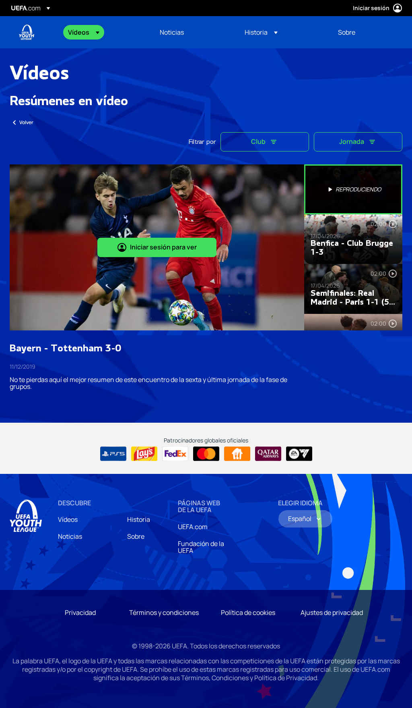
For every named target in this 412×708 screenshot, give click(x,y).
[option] (353, 189)
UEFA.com (193, 526)
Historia (138, 519)
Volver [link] (26, 122)
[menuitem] (104, 32)
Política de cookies (248, 612)
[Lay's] (144, 453)
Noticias (70, 536)
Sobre (135, 536)
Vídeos (68, 519)
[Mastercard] (206, 453)
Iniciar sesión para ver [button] (163, 247)
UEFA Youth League (26, 32)
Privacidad (80, 612)
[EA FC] (299, 453)
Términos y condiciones (164, 612)
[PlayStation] (113, 453)
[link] (171, 32)
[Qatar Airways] (268, 453)
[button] (84, 32)
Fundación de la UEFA (201, 547)
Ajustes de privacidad (332, 612)
